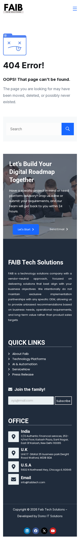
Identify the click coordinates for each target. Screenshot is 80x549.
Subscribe (63, 401)
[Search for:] (40, 129)
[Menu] (75, 9)
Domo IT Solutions (50, 516)
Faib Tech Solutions (52, 509)
